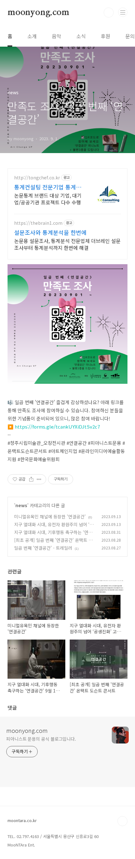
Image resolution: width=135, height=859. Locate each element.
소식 (81, 36)
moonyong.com (38, 12)
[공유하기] (31, 479)
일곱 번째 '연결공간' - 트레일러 (43, 548)
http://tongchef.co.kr (37, 177)
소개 (32, 36)
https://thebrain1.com (38, 223)
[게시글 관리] (39, 479)
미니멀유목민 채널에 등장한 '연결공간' (50, 516)
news (21, 505)
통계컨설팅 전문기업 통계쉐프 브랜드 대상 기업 (47, 187)
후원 (105, 36)
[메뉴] (122, 12)
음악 (56, 36)
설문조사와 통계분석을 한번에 (50, 232)
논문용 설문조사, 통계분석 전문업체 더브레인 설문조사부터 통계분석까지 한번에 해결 (67, 244)
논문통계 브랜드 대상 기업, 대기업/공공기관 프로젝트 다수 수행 (48, 199)
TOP (122, 821)
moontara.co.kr (22, 820)
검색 (108, 12)
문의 (130, 36)
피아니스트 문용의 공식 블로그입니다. (41, 739)
